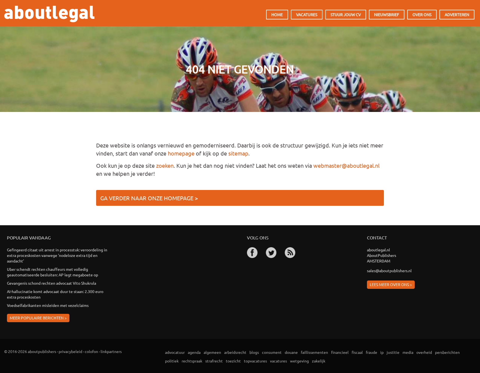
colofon (91, 351)
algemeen (212, 352)
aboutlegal (49, 14)
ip (382, 352)
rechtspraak (192, 360)
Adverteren (457, 14)
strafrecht (214, 360)
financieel (340, 352)
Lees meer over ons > (391, 284)
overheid (424, 352)
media (407, 352)
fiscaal (357, 352)
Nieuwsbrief (386, 14)
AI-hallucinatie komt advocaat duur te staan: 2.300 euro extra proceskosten (55, 294)
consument (272, 352)
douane (291, 352)
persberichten (447, 352)
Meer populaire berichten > (38, 317)
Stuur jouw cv (346, 14)
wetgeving (299, 360)
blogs (254, 352)
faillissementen (314, 352)
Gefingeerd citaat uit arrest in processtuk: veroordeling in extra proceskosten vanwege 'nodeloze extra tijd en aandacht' (57, 255)
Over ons (421, 14)
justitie (393, 352)
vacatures (278, 360)
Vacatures (306, 14)
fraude (371, 352)
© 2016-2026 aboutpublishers (30, 351)
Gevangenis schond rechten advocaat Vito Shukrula (51, 283)
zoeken (165, 165)
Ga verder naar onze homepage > (149, 197)
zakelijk (318, 360)
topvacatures (255, 360)
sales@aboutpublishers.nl (389, 270)
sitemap (238, 153)
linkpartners (111, 351)
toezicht (233, 360)
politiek (172, 360)
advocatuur (175, 352)
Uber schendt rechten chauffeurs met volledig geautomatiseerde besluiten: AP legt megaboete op (52, 272)
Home (277, 14)
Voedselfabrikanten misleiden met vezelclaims (48, 305)
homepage (181, 153)
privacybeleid (70, 351)
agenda (194, 352)
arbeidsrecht (235, 352)
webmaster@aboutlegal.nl (346, 165)
